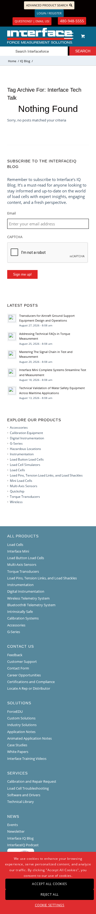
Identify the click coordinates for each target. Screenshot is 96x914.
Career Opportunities (24, 675)
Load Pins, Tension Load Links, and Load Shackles (46, 475)
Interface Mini (18, 551)
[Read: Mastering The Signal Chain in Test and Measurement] (12, 354)
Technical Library (20, 801)
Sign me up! (22, 274)
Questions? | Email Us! (32, 21)
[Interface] (40, 36)
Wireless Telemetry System (28, 598)
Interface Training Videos (26, 758)
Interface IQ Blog (20, 838)
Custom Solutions (21, 718)
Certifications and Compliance (31, 681)
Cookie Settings (50, 905)
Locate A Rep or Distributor (28, 688)
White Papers (17, 751)
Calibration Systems (23, 618)
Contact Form (18, 668)
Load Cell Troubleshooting (28, 788)
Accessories (19, 427)
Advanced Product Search (47, 5)
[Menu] (66, 36)
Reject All (50, 894)
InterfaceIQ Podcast (23, 845)
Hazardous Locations (25, 449)
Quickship (17, 491)
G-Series (16, 443)
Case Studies (17, 745)
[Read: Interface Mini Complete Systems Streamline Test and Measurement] (12, 372)
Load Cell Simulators (25, 464)
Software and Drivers (23, 795)
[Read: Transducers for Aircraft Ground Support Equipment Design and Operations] (12, 318)
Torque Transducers (25, 496)
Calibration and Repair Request (31, 781)
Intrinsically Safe (20, 611)
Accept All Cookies (49, 884)
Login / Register (49, 13)
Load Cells (17, 470)
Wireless (16, 502)
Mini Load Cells (21, 480)
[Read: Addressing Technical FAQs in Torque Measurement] (12, 336)
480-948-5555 (72, 20)
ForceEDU (15, 711)
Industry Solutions (22, 724)
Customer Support (22, 661)
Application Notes (21, 731)
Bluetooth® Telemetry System (31, 605)
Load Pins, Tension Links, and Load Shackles (42, 578)
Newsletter (16, 831)
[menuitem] (68, 36)
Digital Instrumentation (27, 438)
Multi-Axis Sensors (23, 486)
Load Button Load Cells (27, 459)
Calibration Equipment (26, 433)
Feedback (14, 654)
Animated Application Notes (29, 738)
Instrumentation (22, 454)
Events (12, 824)
